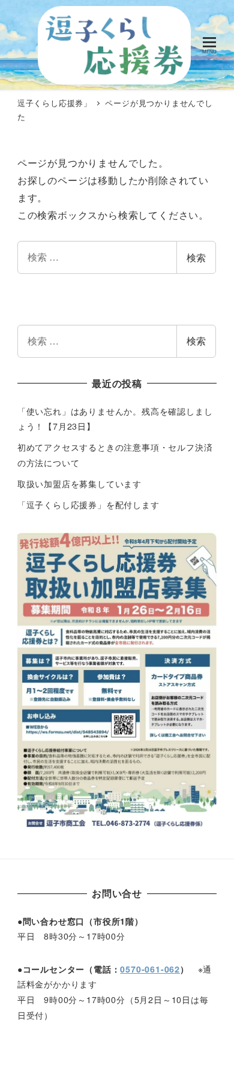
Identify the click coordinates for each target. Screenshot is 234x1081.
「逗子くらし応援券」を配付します (88, 505)
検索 (196, 257)
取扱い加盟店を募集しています (79, 484)
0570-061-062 (150, 969)
